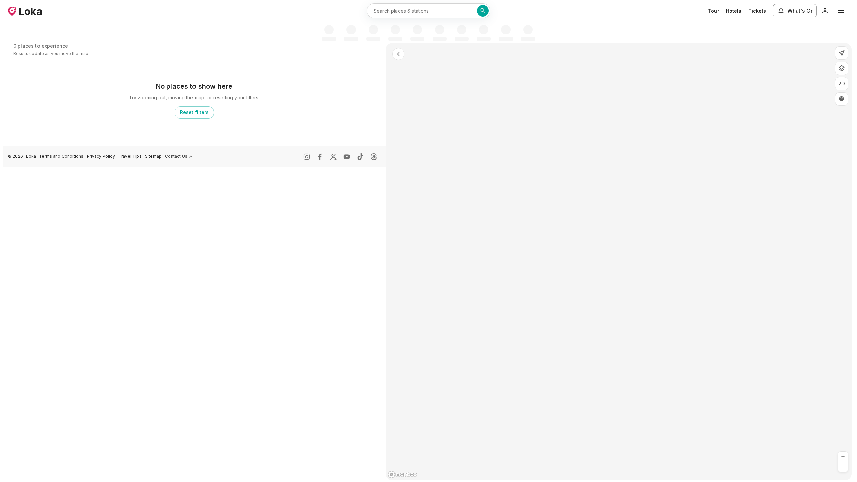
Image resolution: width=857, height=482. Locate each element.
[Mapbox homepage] (402, 474)
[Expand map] (398, 54)
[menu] (841, 11)
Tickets (757, 11)
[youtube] (347, 156)
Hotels (734, 11)
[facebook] (320, 156)
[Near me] (841, 53)
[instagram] (306, 156)
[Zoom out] (843, 467)
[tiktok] (360, 156)
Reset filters (194, 112)
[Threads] (373, 156)
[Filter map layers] (841, 68)
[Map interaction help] (841, 99)
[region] (619, 261)
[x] (333, 156)
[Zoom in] (843, 457)
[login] (825, 11)
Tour (713, 11)
